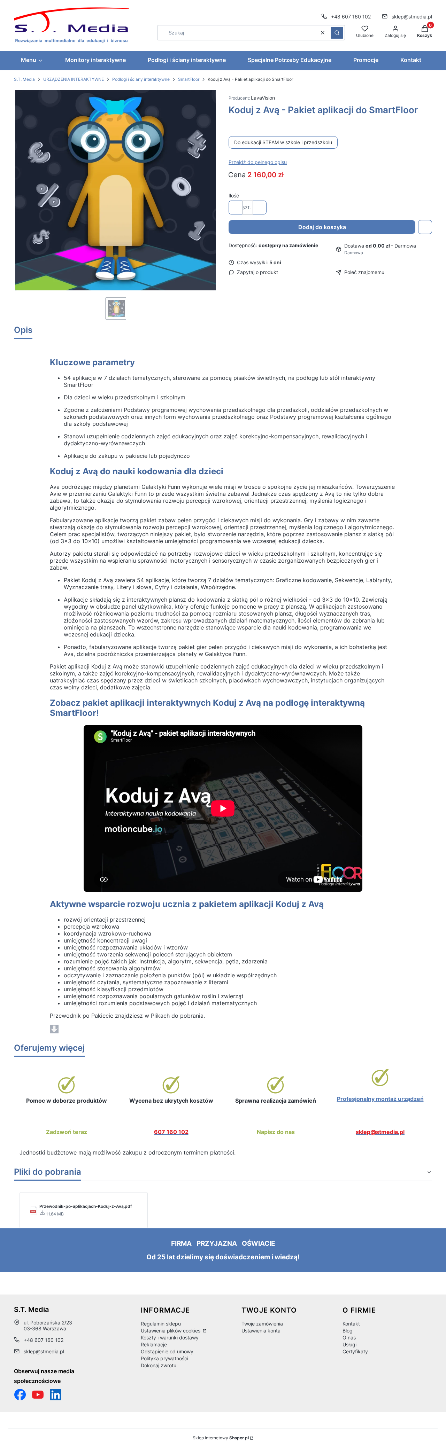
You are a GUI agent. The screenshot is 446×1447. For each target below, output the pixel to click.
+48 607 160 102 (351, 16)
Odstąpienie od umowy (167, 1351)
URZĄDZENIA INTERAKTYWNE (73, 79)
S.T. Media (24, 79)
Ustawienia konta (260, 1330)
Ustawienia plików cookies (171, 1330)
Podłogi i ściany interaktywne (141, 79)
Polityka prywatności (164, 1358)
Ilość (234, 195)
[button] (337, 33)
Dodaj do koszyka (322, 227)
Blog (348, 1330)
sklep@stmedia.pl (412, 16)
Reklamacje (154, 1344)
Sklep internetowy (221, 1437)
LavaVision (263, 98)
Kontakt (351, 1324)
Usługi (349, 1344)
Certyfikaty (355, 1351)
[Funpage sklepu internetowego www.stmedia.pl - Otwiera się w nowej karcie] (20, 1395)
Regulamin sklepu (161, 1324)
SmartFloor (188, 79)
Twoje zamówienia (262, 1324)
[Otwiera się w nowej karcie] (38, 1395)
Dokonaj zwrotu (158, 1365)
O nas (349, 1337)
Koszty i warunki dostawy (170, 1337)
